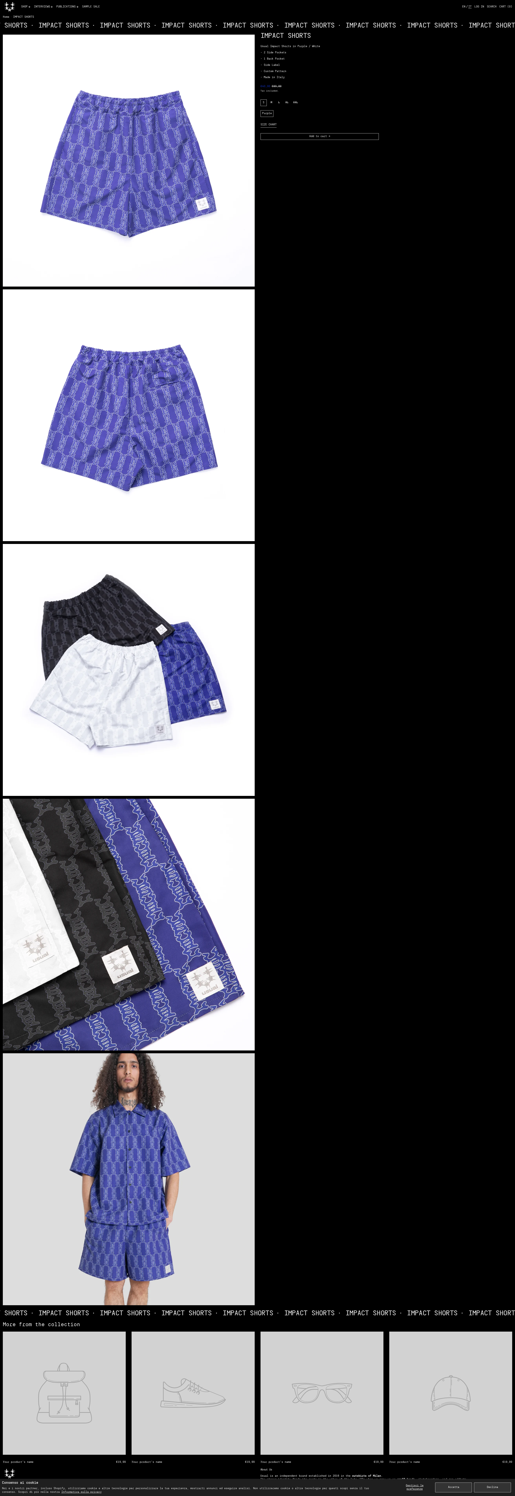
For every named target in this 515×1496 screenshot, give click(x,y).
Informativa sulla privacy (81, 1492)
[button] (491, 7)
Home (6, 17)
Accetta (453, 1487)
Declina (492, 1487)
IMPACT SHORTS (23, 17)
